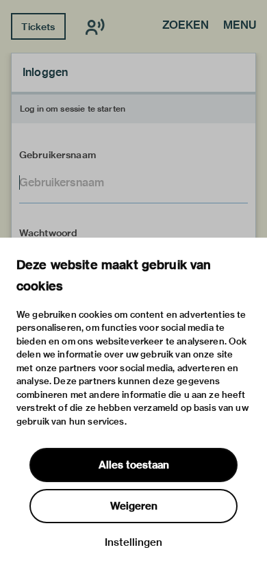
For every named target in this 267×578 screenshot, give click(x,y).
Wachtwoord (48, 233)
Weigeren (133, 506)
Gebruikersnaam (57, 155)
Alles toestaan (134, 465)
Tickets (38, 27)
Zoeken (185, 26)
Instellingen (133, 542)
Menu (239, 26)
